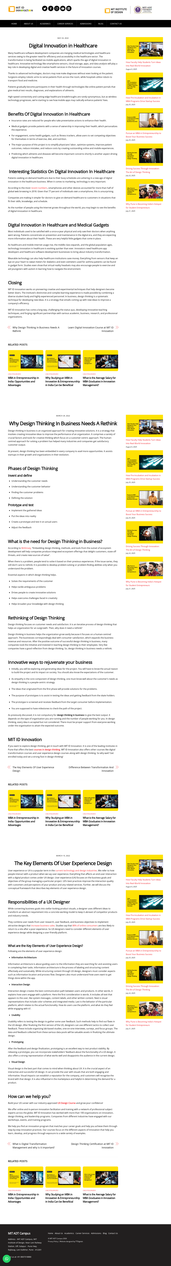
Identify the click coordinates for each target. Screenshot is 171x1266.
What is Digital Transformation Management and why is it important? (34, 1145)
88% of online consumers (85, 925)
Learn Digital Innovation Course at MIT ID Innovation (91, 329)
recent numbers (39, 187)
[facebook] (50, 8)
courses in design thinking (47, 749)
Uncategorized (14, 374)
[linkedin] (68, 8)
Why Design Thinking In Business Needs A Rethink (36, 329)
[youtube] (62, 8)
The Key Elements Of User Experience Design (33, 769)
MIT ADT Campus (56, 1238)
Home (14, 23)
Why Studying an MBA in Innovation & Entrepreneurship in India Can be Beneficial (62, 381)
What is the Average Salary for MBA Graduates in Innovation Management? (99, 381)
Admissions (86, 23)
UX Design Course (67, 1103)
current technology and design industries (76, 870)
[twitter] (44, 8)
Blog (100, 23)
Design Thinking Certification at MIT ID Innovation (92, 1145)
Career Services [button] (65, 23)
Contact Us (116, 23)
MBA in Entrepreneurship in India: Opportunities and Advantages (23, 381)
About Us (28, 23)
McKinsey (26, 548)
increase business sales (43, 925)
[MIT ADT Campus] (20, 10)
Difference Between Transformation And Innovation (91, 769)
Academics (45, 23)
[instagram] (56, 8)
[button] (7, 1259)
